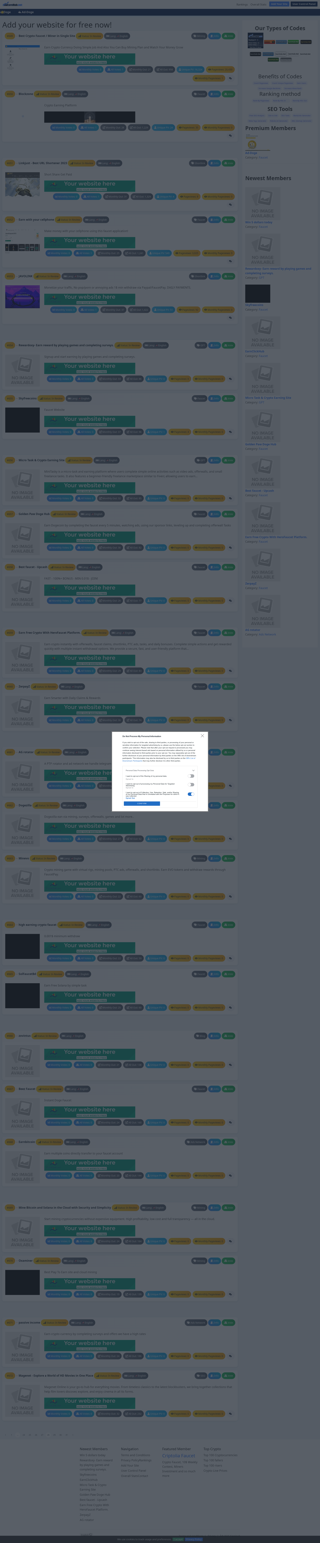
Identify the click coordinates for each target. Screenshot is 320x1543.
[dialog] (160, 771)
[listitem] (160, 770)
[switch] (191, 776)
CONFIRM (142, 803)
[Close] (203, 736)
